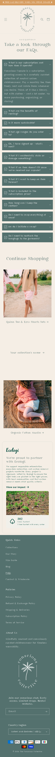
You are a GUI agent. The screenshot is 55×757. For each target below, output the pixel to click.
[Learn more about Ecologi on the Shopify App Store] (27, 450)
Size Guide (11, 560)
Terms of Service (15, 623)
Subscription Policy (16, 616)
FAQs (8, 573)
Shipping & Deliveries (18, 610)
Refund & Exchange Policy (20, 604)
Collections (12, 548)
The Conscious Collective (31, 751)
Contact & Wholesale (17, 579)
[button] (6, 19)
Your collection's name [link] (26, 353)
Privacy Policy (14, 597)
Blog (8, 567)
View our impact (16, 487)
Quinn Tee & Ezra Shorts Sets (26, 322)
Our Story (11, 554)
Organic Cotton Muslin (26, 433)
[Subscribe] (46, 711)
